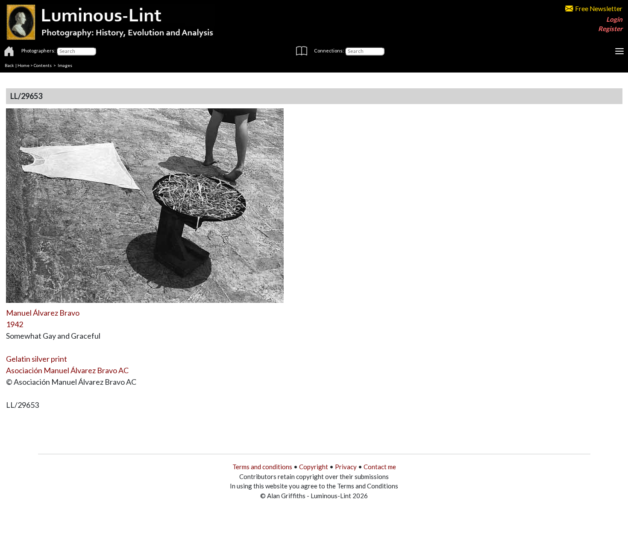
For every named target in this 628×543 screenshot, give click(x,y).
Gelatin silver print (36, 358)
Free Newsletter (598, 8)
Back (9, 65)
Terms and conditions (262, 466)
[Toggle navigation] (619, 51)
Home (23, 65)
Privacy (346, 466)
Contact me (380, 466)
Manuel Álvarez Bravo (42, 312)
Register (610, 28)
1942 (14, 324)
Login (614, 19)
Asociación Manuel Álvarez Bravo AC (67, 370)
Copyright (313, 466)
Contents (43, 65)
